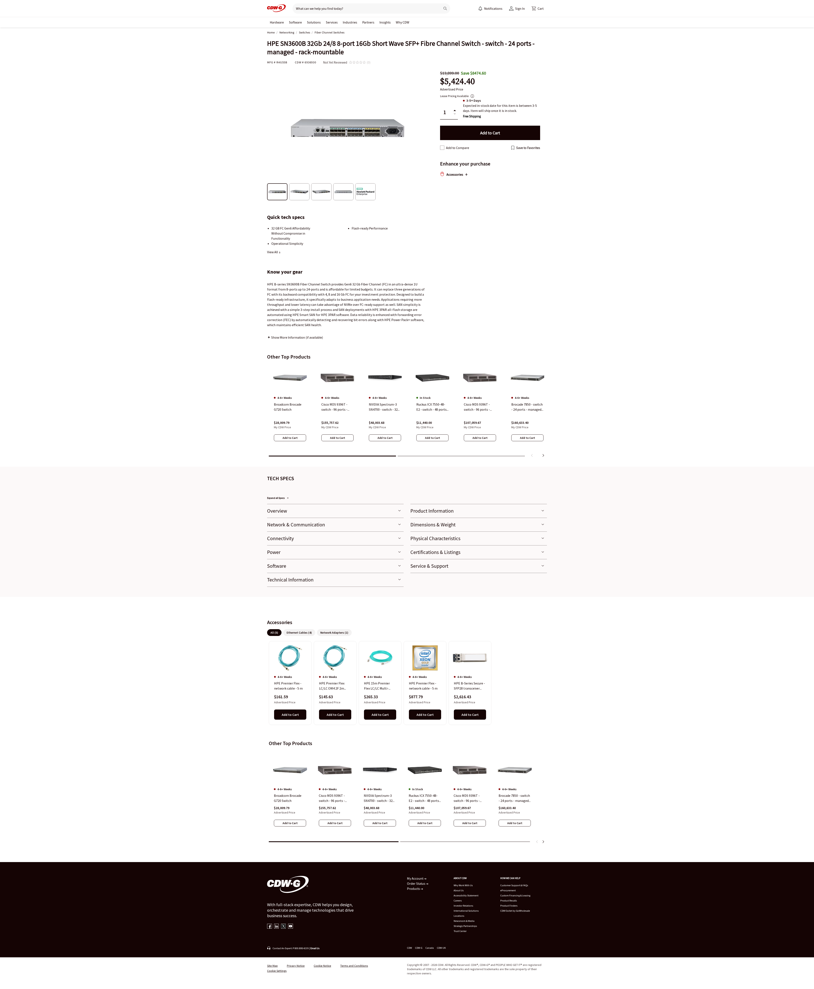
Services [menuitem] (332, 22)
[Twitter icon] (283, 926)
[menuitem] (480, 8)
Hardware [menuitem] (277, 22)
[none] (276, 22)
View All (273, 252)
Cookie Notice (322, 966)
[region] (407, 411)
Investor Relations (463, 905)
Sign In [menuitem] (520, 8)
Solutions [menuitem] (314, 22)
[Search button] (445, 8)
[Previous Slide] (537, 842)
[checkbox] (442, 148)
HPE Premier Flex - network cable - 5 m (288, 686)
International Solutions (466, 910)
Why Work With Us (463, 885)
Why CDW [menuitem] (402, 22)
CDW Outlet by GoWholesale (515, 910)
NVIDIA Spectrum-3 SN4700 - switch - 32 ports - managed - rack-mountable (378, 798)
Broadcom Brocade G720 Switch (287, 798)
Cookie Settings (277, 971)
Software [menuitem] (295, 22)
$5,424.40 (457, 81)
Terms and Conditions (354, 966)
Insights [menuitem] (385, 22)
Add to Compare (457, 148)
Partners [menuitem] (368, 22)
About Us (459, 890)
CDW (409, 947)
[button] (537, 8)
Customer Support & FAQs (514, 885)
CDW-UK (441, 947)
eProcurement (508, 890)
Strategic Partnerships (465, 926)
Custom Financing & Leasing (515, 895)
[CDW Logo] (276, 8)
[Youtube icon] (290, 926)
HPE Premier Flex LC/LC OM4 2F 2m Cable (331, 686)
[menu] (490, 8)
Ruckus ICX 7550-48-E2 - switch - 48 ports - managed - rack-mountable (425, 798)
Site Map (272, 966)
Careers (458, 900)
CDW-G (418, 947)
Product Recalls (508, 900)
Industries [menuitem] (350, 22)
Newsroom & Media (464, 920)
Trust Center (460, 931)
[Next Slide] (543, 842)
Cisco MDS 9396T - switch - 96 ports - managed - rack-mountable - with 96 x (334, 798)
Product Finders (508, 905)
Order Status (416, 883)
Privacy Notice (296, 966)
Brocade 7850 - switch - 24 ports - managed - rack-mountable (515, 798)
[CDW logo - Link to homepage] (276, 8)
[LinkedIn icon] (276, 926)
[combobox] (365, 8)
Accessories (454, 174)
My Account (415, 878)
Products (414, 888)
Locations (459, 915)
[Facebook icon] (269, 926)
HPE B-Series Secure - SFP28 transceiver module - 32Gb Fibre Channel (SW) (469, 686)
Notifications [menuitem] (493, 8)
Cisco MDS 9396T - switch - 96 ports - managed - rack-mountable (467, 798)
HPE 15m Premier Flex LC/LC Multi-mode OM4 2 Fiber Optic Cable (377, 686)
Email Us (314, 948)
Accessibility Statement (466, 895)
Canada (429, 947)
